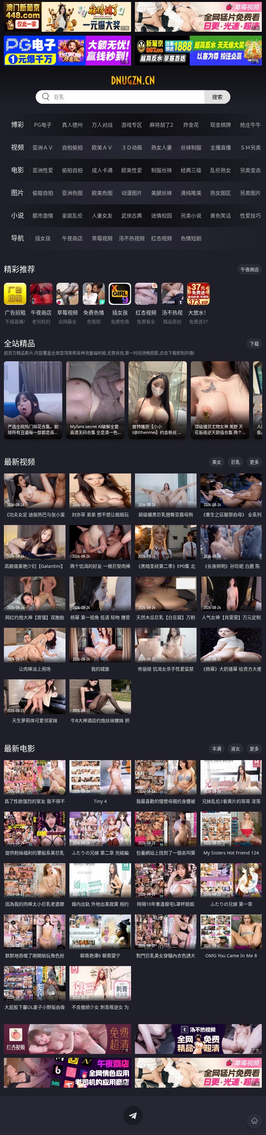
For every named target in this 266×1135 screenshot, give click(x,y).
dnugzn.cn (133, 80)
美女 (216, 462)
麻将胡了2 (161, 124)
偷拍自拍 (72, 170)
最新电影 (19, 748)
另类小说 (191, 215)
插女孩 (43, 238)
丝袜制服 (191, 147)
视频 (17, 147)
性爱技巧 (250, 215)
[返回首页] (254, 1121)
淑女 (235, 749)
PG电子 (43, 124)
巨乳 (235, 462)
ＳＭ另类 (250, 147)
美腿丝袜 (161, 193)
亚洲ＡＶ (42, 147)
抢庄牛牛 (250, 124)
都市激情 (42, 215)
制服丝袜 (161, 170)
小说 (17, 215)
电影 (17, 170)
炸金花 (191, 124)
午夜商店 (72, 238)
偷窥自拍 (42, 193)
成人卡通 (102, 170)
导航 (17, 238)
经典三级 (191, 170)
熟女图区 (220, 193)
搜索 (217, 97)
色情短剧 (191, 238)
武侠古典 (131, 215)
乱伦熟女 (220, 170)
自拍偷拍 (72, 147)
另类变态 (250, 170)
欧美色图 (102, 193)
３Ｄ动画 (131, 147)
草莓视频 (102, 238)
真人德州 (72, 124)
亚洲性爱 (42, 170)
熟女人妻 (161, 147)
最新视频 (19, 461)
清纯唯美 (191, 193)
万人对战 (102, 124)
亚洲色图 (72, 193)
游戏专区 (131, 124)
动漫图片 (131, 193)
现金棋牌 (220, 124)
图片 (17, 192)
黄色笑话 (220, 215)
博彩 (17, 124)
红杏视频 (161, 238)
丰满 (216, 749)
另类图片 (250, 193)
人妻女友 (102, 215)
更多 (254, 462)
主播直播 (220, 147)
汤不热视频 (132, 238)
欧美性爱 (131, 170)
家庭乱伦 (72, 215)
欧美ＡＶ (102, 147)
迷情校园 (161, 215)
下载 (254, 343)
